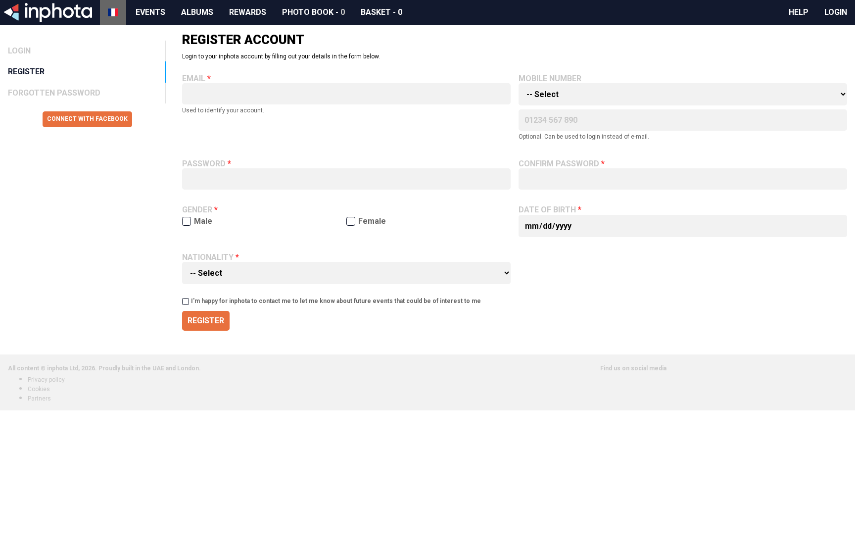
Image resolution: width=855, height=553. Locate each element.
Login (835, 12)
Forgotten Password (54, 93)
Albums (197, 12)
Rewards (247, 12)
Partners (39, 398)
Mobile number (550, 78)
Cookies (39, 389)
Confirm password (559, 163)
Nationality (208, 257)
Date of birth (547, 209)
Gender (197, 209)
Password (204, 163)
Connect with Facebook (87, 118)
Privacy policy (46, 379)
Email (193, 78)
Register (26, 71)
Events (150, 12)
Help (798, 12)
